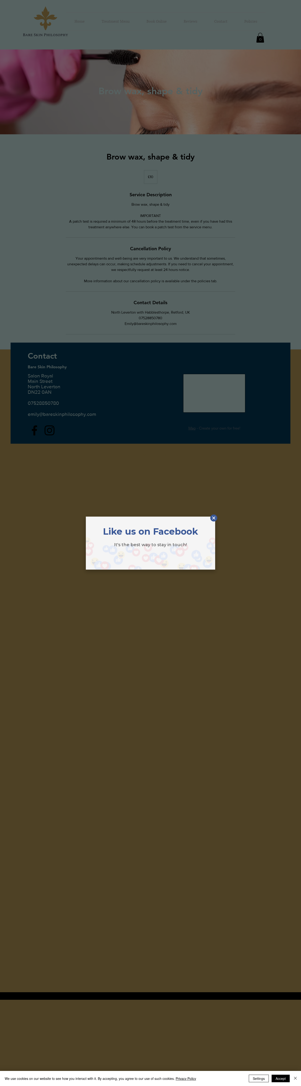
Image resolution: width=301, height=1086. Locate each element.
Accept (281, 1078)
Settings (259, 1078)
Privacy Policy (186, 1078)
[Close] (295, 1078)
